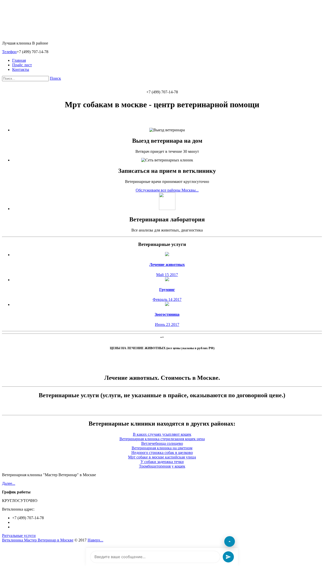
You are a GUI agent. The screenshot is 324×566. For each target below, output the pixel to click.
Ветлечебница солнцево (162, 443)
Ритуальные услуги (19, 535)
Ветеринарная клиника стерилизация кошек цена (162, 439)
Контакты (20, 69)
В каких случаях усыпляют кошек (162, 434)
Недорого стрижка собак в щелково (162, 452)
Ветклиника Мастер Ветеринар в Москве (37, 540)
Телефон (9, 52)
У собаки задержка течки (162, 461)
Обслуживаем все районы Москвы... (167, 190)
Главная (19, 60)
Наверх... (95, 540)
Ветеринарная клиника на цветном (162, 448)
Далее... (8, 483)
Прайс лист (22, 65)
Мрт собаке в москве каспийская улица (162, 457)
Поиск (55, 78)
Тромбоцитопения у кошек (162, 466)
